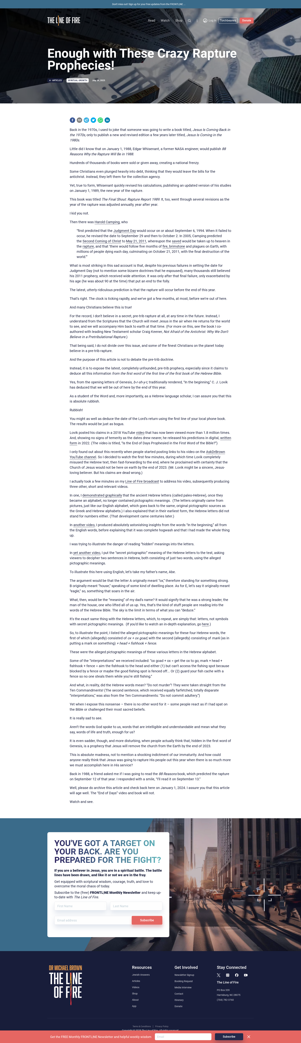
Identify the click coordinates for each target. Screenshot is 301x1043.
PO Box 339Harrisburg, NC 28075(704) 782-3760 (228, 995)
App (134, 1006)
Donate (246, 20)
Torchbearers (228, 20)
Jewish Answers (141, 974)
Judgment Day (124, 231)
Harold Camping (107, 222)
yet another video (86, 553)
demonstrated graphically (102, 495)
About (135, 999)
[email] (79, 120)
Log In (212, 20)
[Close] (249, 1037)
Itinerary (179, 1000)
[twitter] (93, 120)
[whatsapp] (100, 120)
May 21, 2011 (136, 241)
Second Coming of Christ (102, 241)
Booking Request (184, 981)
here (205, 624)
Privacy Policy (161, 1026)
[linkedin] (107, 120)
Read (151, 20)
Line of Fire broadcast (142, 481)
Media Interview (183, 987)
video (140, 433)
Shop (178, 20)
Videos (135, 987)
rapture (88, 246)
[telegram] (86, 120)
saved (176, 241)
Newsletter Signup (184, 975)
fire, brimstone (174, 246)
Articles (136, 981)
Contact (179, 993)
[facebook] (72, 120)
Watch (165, 20)
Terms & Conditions (142, 1026)
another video (84, 525)
